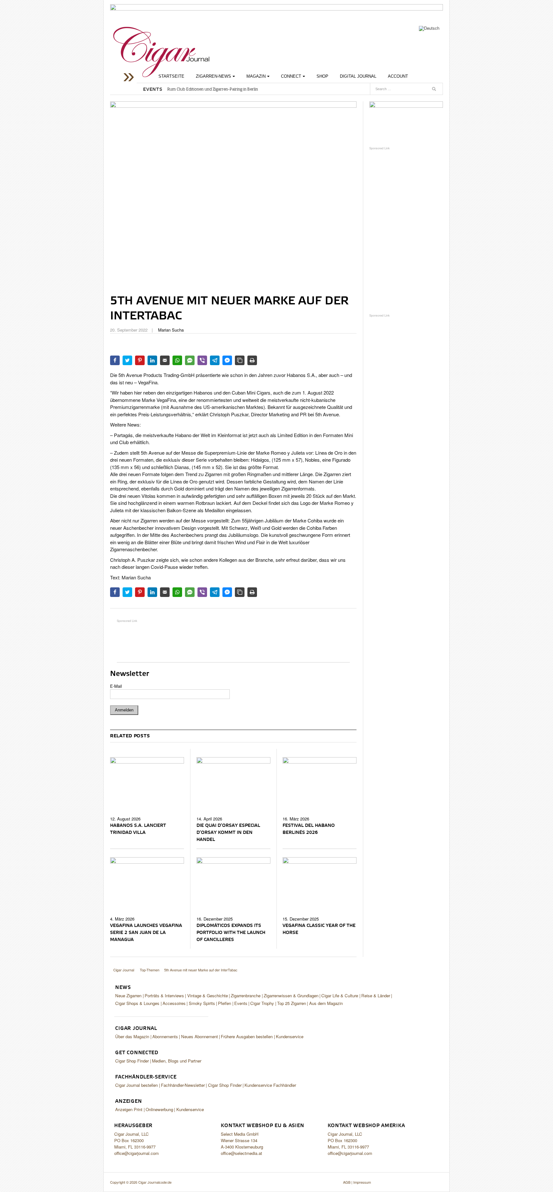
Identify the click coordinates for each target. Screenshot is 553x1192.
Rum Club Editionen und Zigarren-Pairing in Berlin (212, 89)
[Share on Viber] (202, 360)
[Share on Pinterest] (140, 360)
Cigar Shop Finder (132, 1061)
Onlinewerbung (159, 1109)
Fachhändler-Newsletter (183, 1085)
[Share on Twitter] (127, 360)
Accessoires (174, 1003)
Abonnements (165, 1036)
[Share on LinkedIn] (152, 360)
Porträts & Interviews (164, 995)
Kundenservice (289, 1036)
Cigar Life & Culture (339, 995)
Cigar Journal (161, 52)
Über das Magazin (132, 1036)
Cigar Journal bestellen (136, 1085)
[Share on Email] (165, 360)
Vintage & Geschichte (207, 995)
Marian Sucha (171, 330)
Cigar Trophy (262, 1003)
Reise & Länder (375, 995)
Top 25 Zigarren (291, 1003)
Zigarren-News (213, 76)
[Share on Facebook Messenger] (227, 360)
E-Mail (116, 686)
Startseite (171, 76)
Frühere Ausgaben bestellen (247, 1036)
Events (240, 1003)
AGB (346, 1182)
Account (398, 76)
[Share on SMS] (190, 360)
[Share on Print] (252, 360)
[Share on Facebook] (115, 360)
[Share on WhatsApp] (177, 360)
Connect (291, 76)
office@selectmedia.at (241, 1153)
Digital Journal (358, 76)
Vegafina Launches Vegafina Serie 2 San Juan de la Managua (146, 932)
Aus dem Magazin (326, 1003)
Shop (322, 76)
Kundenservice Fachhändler (270, 1085)
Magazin (256, 76)
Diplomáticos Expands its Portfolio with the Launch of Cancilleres (230, 932)
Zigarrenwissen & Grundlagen (291, 995)
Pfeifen (224, 1003)
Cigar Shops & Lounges (137, 1003)
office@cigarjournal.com (136, 1153)
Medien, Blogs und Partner (176, 1061)
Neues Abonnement (199, 1036)
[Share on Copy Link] (239, 360)
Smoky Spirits (202, 1003)
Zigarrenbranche (245, 995)
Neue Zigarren (128, 995)
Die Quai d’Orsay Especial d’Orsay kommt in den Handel (228, 832)
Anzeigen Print (128, 1109)
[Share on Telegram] (215, 360)
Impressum (362, 1182)
